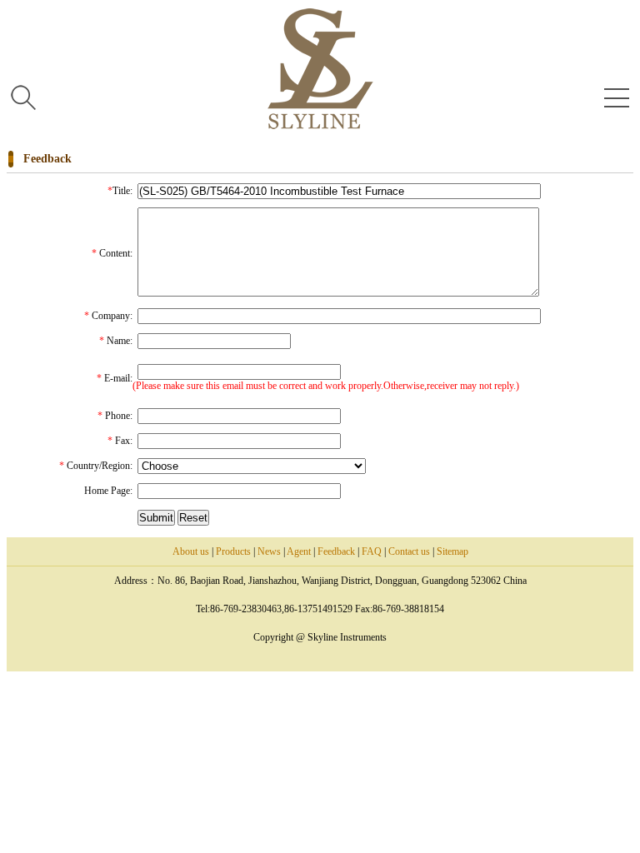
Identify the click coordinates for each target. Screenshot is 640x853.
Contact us (409, 551)
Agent (299, 551)
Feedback (336, 551)
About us (190, 551)
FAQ (372, 551)
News (269, 551)
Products (233, 551)
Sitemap (452, 551)
